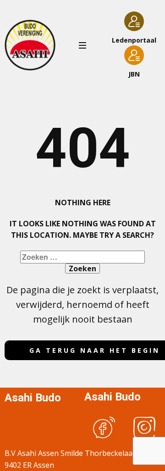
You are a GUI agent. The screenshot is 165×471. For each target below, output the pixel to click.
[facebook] (104, 427)
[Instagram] (144, 427)
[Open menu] (82, 45)
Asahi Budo (33, 397)
